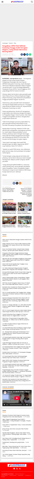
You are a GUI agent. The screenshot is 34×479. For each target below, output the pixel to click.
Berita (3, 55)
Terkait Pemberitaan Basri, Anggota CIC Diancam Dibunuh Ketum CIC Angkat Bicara (15, 315)
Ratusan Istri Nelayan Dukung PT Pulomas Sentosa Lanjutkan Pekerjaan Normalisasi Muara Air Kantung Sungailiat (26, 192)
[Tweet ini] (24, 54)
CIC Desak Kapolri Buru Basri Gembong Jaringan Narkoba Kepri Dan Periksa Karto (14, 356)
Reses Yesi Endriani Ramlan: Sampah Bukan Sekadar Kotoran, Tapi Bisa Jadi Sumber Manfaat (24, 212)
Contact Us (28, 475)
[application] (17, 398)
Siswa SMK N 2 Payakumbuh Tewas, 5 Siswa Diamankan (16, 424)
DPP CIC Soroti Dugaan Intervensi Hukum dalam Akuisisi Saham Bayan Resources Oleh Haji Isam (16, 310)
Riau (10, 55)
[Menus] (2, 2)
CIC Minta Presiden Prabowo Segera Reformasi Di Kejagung (15, 324)
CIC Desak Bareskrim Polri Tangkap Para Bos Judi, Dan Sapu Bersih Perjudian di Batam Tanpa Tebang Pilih (16, 347)
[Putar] (4, 404)
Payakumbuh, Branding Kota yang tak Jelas (13, 442)
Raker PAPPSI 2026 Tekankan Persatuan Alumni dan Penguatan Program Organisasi (15, 361)
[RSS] (20, 183)
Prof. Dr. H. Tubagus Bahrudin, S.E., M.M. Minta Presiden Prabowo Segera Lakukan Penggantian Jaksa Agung (16, 305)
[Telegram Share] (27, 54)
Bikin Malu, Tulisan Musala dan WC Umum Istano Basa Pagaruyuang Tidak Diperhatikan (16, 447)
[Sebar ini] (22, 54)
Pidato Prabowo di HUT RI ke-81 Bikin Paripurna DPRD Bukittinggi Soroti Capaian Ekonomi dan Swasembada (9, 212)
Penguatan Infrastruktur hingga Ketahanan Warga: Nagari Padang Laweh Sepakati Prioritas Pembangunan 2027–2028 (9, 226)
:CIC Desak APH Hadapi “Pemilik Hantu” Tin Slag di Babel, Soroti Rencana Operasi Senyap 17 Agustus (17, 375)
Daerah (6, 55)
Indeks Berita (4, 475)
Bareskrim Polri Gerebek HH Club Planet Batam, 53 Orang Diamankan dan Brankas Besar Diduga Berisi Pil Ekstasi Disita (16, 381)
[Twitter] (17, 183)
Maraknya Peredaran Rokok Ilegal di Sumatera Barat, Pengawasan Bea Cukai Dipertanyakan (16, 415)
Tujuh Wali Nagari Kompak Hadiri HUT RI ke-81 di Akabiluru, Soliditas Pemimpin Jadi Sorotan (15, 343)
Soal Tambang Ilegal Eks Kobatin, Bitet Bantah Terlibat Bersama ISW (8, 189)
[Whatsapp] (30, 54)
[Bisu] (27, 404)
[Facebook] (14, 183)
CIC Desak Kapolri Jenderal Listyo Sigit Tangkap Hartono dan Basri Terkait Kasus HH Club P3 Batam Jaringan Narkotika (16, 366)
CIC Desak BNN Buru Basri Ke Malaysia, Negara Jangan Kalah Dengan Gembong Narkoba (16, 328)
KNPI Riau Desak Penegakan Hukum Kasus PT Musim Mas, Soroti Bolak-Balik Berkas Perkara (16, 283)
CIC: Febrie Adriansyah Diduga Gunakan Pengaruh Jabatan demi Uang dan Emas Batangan (15, 268)
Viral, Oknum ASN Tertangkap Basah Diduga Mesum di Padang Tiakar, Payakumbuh (16, 439)
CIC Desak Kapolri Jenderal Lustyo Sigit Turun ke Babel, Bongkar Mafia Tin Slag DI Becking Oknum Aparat (16, 337)
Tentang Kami (12, 475)
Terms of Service (19, 474)
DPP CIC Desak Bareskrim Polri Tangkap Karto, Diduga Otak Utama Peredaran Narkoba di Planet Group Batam (16, 293)
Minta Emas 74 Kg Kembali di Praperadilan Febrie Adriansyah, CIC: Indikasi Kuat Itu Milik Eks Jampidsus (15, 319)
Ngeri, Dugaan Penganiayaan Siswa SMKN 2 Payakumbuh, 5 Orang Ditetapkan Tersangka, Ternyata (16, 420)
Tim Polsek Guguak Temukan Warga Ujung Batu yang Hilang (16, 455)
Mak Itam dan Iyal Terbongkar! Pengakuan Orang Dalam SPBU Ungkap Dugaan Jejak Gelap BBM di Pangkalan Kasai (24, 226)
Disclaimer (20, 475)
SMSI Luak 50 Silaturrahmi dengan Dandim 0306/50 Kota (16, 239)
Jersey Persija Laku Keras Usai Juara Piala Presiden (15, 429)
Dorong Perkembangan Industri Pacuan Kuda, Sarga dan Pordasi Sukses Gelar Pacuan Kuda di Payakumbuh (16, 272)
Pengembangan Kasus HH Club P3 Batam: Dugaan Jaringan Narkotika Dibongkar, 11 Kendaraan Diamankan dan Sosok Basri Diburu (16, 371)
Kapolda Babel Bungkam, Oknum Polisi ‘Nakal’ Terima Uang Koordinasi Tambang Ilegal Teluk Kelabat (16, 433)
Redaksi (3, 476)
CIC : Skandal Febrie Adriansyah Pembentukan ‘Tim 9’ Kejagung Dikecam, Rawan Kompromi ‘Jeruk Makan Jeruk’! (15, 333)
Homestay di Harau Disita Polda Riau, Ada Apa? (14, 450)
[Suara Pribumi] (17, 1)
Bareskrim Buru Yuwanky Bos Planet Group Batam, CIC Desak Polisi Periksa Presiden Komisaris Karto (16, 287)
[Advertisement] (17, 22)
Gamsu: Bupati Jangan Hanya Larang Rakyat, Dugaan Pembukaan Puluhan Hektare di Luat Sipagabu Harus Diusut (16, 279)
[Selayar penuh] (29, 404)
